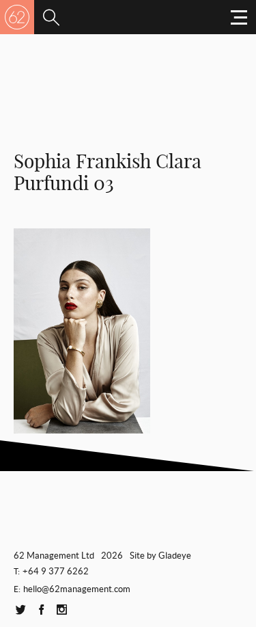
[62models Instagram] (61, 610)
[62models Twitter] (20, 610)
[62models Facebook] (41, 610)
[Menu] (51, 17)
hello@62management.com (76, 589)
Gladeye (174, 555)
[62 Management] (17, 17)
